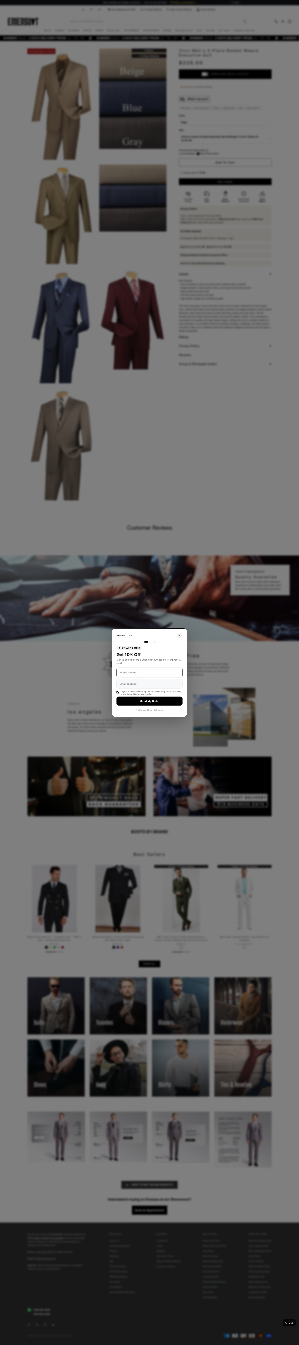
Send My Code (149, 700)
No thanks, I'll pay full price (149, 710)
